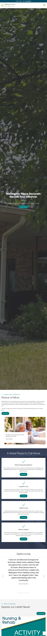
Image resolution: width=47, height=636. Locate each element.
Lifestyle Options (23, 207)
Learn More (5, 413)
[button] (44, 576)
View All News (41, 613)
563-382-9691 (28, 1)
